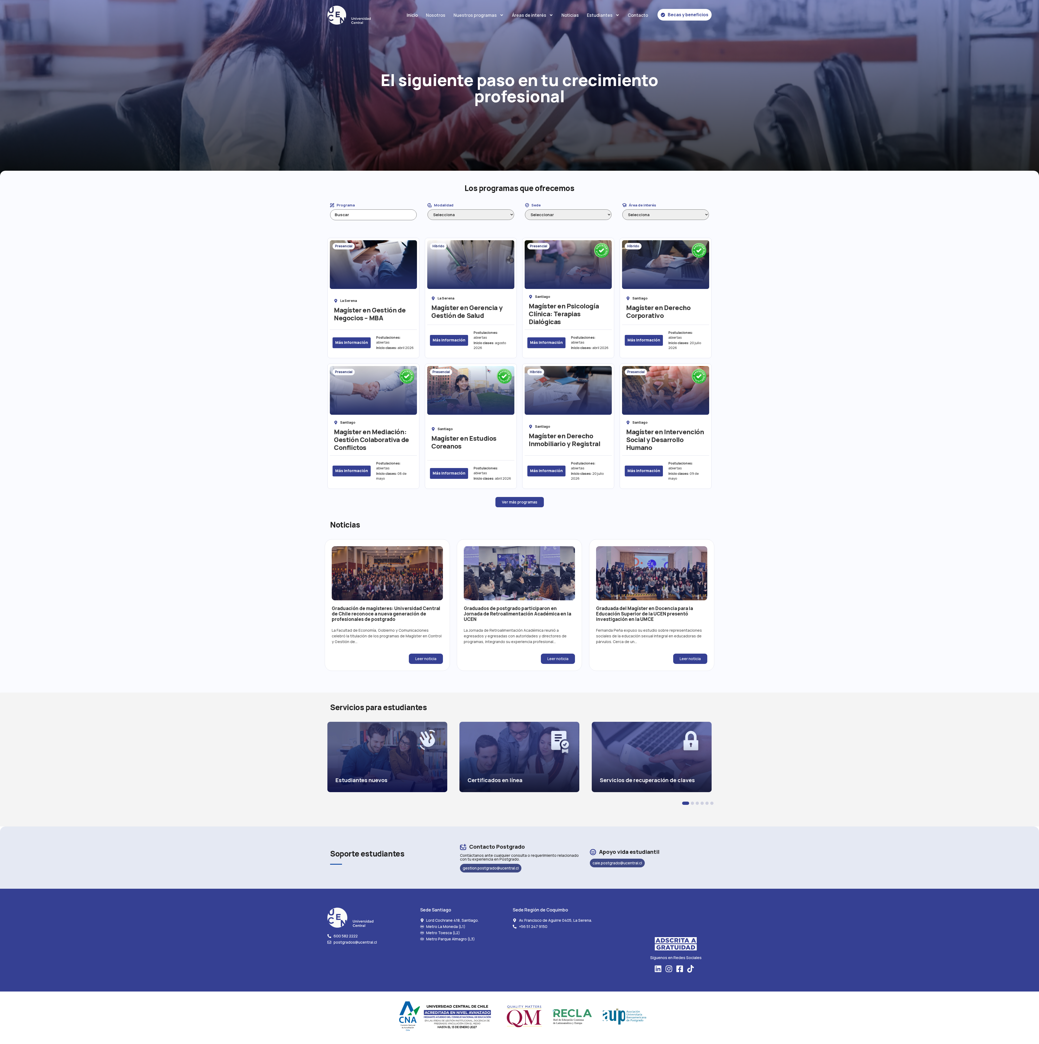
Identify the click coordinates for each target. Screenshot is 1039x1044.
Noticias (570, 15)
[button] (685, 803)
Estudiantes (600, 15)
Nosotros (435, 15)
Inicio (412, 15)
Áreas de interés (529, 15)
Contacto (638, 15)
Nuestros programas (475, 15)
